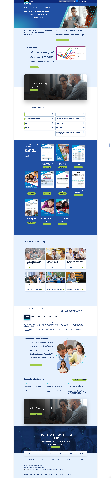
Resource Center (35, 7)
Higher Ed (31, 1)
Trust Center (80, 459)
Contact (74, 461)
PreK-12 (26, 1)
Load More (55, 299)
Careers (43, 459)
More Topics (41, 7)
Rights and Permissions (53, 474)
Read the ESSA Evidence (36, 365)
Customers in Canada (62, 461)
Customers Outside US (49, 461)
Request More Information (62, 40)
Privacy (45, 474)
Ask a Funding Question (35, 414)
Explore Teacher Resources (80, 379)
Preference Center (55, 459)
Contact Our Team (55, 447)
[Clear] (59, 1)
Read (28, 267)
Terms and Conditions (69, 474)
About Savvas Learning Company (35, 469)
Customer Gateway (30, 459)
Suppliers (68, 459)
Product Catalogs (36, 461)
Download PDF (34, 67)
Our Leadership (43, 469)
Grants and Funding (48, 7)
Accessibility (26, 474)
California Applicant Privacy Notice (36, 474)
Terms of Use (61, 474)
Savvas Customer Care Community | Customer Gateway (55, 469)
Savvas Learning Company (28, 7)
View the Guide (47, 167)
